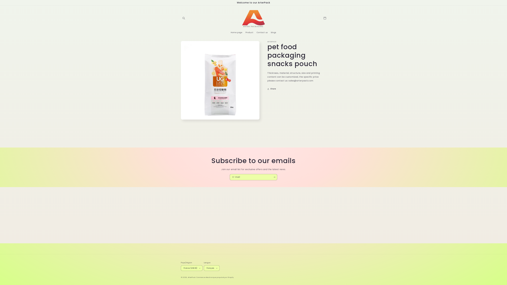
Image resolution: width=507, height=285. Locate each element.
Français (210, 268)
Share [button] (273, 88)
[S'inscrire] (274, 177)
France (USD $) (190, 268)
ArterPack (192, 277)
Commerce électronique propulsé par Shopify (215, 277)
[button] (184, 18)
